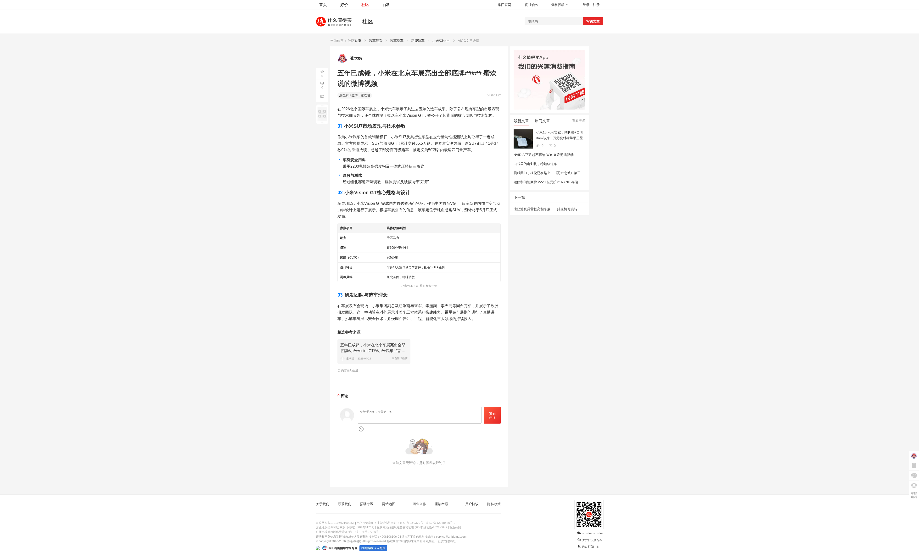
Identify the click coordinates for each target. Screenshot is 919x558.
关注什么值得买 (592, 540)
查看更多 (578, 120)
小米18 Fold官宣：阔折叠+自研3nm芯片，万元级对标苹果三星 (559, 135)
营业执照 (455, 527)
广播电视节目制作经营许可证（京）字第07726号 (347, 532)
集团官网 (504, 5)
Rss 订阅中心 (591, 546)
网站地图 (388, 504)
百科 (386, 5)
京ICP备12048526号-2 (440, 523)
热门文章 (542, 121)
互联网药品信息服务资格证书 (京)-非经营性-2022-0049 (412, 527)
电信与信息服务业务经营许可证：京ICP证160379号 (390, 523)
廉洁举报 (441, 504)
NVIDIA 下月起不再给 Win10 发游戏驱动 (544, 155)
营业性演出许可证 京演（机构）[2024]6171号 (345, 527)
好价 (344, 5)
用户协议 (472, 504)
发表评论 (492, 415)
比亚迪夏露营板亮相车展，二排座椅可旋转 (545, 209)
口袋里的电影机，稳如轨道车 (535, 164)
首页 (323, 5)
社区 (365, 5)
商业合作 (531, 5)
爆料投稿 (558, 5)
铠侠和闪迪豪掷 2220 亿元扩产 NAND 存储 (546, 182)
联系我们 (344, 504)
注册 (596, 5)
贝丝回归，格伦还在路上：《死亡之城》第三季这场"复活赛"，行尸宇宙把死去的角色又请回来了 (585, 173)
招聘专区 (366, 504)
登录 (586, 5)
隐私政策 (494, 504)
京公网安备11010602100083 (335, 523)
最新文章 (521, 121)
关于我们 (322, 504)
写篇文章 (593, 21)
